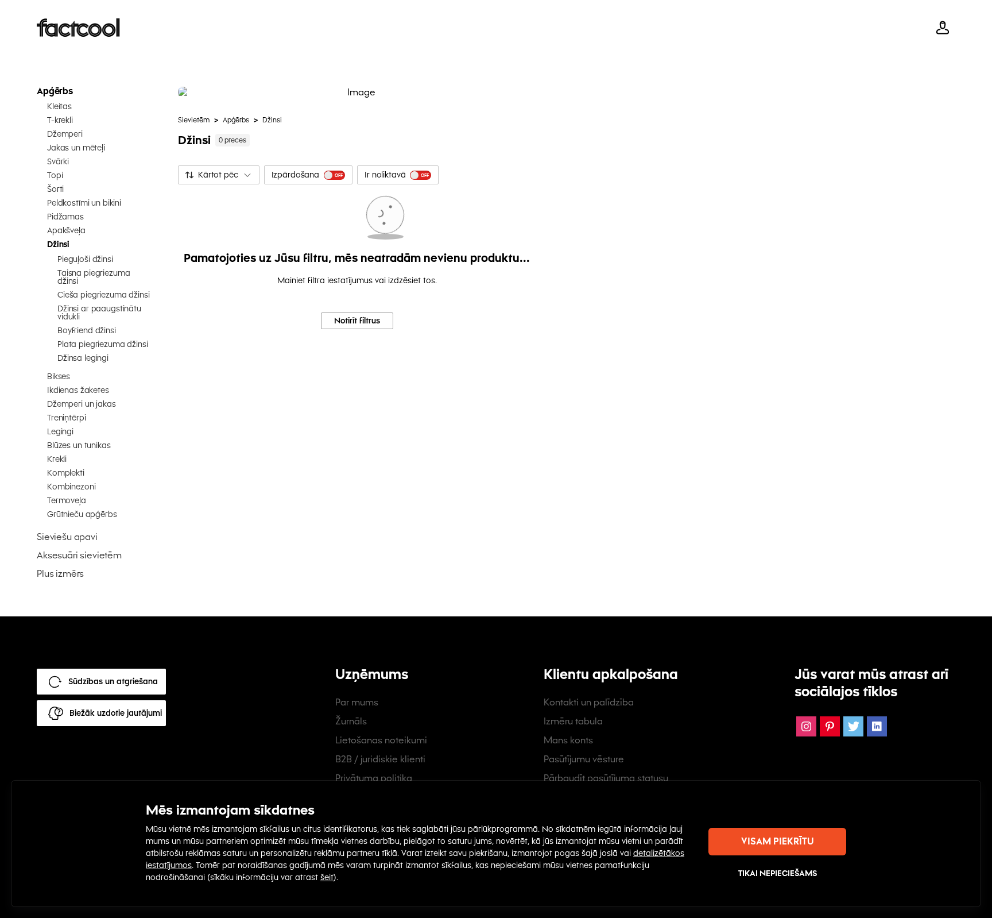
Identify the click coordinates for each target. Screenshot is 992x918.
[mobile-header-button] (942, 27)
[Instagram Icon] (806, 726)
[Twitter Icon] (853, 726)
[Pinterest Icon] (830, 726)
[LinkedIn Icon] (877, 726)
